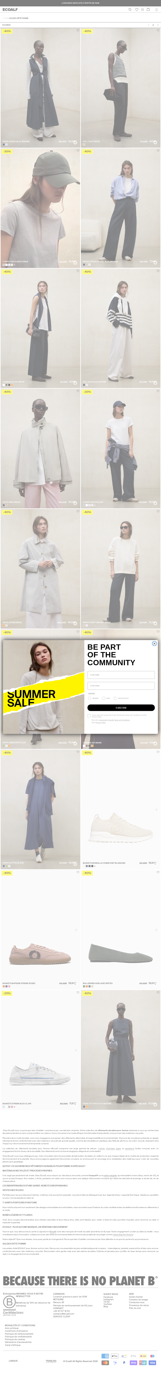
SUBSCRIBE (121, 707)
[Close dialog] (154, 643)
